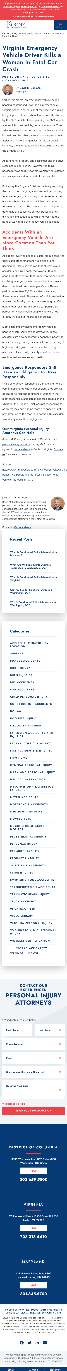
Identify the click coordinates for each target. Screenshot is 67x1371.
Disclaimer (27, 1312)
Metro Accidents (24, 797)
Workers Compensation (30, 941)
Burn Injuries (21, 675)
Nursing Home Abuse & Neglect (29, 827)
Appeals (16, 653)
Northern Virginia (11, 6)
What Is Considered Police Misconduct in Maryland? (33, 553)
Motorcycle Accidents (29, 804)
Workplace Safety (31, 948)
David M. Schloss (30, 87)
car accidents (22, 449)
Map (34, 1171)
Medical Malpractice (27, 779)
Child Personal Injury (28, 697)
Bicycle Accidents (25, 661)
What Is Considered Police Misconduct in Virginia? (33, 578)
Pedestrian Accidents (28, 836)
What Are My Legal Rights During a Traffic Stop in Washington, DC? (30, 566)
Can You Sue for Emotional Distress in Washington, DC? (31, 591)
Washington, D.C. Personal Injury (33, 932)
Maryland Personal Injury (32, 772)
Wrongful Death (24, 953)
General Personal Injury (31, 765)
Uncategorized (22, 909)
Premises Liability (25, 851)
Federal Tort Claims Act (30, 743)
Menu (60, 27)
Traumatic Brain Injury (29, 894)
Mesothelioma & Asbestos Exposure (31, 788)
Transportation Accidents (32, 887)
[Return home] (3, 33)
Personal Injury (23, 844)
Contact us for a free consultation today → (33, 16)
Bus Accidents (22, 682)
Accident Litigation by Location (29, 644)
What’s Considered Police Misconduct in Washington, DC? (33, 604)
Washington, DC (29, 6)
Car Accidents (17, 80)
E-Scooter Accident (26, 725)
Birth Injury (20, 668)
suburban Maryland (50, 6)
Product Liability (24, 858)
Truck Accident (23, 901)
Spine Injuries (21, 872)
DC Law (16, 711)
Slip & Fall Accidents (28, 865)
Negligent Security (26, 811)
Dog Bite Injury (23, 718)
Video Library (21, 916)
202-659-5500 (54, 1361)
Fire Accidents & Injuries (31, 750)
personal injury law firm (16, 444)
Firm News (18, 758)
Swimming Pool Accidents (32, 880)
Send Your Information (33, 1110)
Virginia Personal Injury (31, 923)
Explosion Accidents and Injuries (31, 734)
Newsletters (20, 819)
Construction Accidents (31, 704)
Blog (9, 33)
